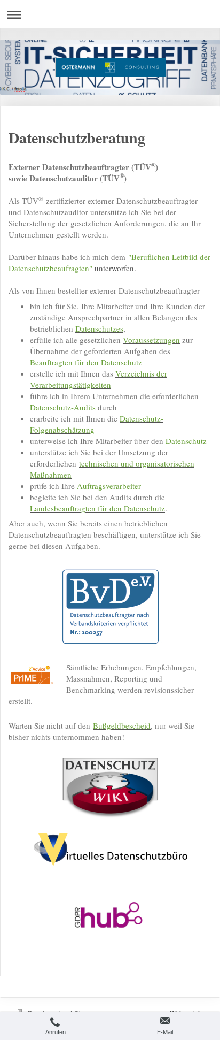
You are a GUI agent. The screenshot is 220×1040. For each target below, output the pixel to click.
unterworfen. (109, 262)
